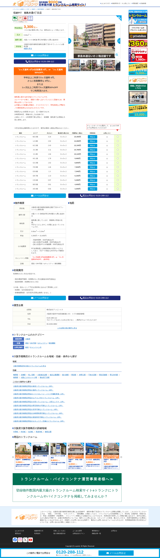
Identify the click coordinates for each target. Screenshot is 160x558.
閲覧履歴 (135, 3)
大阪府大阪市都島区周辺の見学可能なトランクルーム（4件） (35, 409)
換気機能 (52, 343)
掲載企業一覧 (96, 533)
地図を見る (28, 48)
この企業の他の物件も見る (67, 328)
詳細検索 (143, 3)
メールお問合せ (41, 55)
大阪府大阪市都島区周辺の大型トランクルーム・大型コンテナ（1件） (39, 402)
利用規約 (37, 533)
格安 (27, 347)
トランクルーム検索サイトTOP (21, 9)
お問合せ (114, 531)
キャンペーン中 (35, 347)
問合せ (92, 137)
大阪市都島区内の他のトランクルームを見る (29, 366)
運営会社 (18, 533)
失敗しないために (59, 531)
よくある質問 (77, 531)
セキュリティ (42, 343)
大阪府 (33, 9)
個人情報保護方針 (59, 533)
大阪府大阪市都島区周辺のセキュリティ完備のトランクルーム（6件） (39, 421)
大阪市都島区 (40, 9)
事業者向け (95, 531)
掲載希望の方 (116, 3)
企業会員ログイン (79, 533)
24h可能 (33, 343)
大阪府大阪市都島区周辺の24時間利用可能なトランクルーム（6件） (38, 413)
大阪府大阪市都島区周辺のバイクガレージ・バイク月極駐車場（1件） (39, 394)
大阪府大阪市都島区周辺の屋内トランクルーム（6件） (33, 390)
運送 (27, 343)
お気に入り (126, 3)
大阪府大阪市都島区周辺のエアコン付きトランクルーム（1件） (36, 398)
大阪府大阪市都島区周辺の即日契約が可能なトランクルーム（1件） (38, 405)
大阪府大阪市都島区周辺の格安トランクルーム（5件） (33, 386)
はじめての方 (105, 3)
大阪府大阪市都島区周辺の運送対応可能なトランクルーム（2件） (37, 417)
